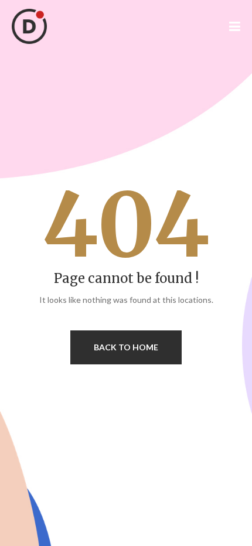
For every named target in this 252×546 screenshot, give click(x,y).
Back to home (126, 347)
